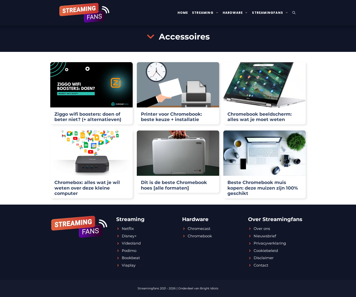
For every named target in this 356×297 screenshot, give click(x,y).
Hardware (233, 12)
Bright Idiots (209, 288)
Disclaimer (264, 258)
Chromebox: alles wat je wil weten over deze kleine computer (87, 188)
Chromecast (199, 228)
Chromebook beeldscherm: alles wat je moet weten (259, 116)
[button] (293, 13)
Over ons (262, 228)
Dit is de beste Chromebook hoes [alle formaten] (174, 185)
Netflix (128, 228)
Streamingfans (267, 12)
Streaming (202, 12)
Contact (261, 265)
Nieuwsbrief (265, 236)
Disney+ (129, 236)
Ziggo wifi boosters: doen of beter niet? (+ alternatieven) (87, 116)
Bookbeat (131, 258)
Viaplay (129, 265)
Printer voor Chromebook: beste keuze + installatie (171, 116)
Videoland (131, 243)
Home (183, 12)
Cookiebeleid (266, 250)
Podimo (129, 250)
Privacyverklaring (270, 243)
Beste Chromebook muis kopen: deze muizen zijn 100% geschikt (262, 188)
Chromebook (200, 236)
